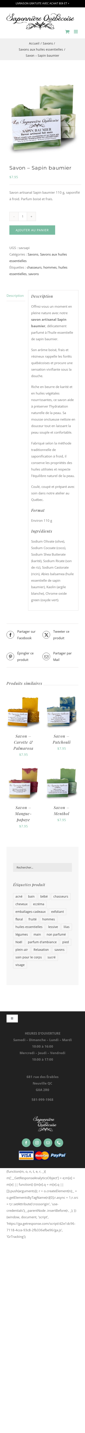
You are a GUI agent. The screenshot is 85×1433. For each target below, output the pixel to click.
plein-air (21, 950)
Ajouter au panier (32, 230)
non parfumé (56, 934)
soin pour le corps (28, 957)
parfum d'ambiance (42, 942)
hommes (50, 267)
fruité (33, 919)
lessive (53, 927)
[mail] (48, 1142)
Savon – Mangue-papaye (23, 813)
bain (31, 896)
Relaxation (41, 950)
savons (33, 274)
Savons (33, 254)
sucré (52, 957)
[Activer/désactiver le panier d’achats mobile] (67, 31)
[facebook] (26, 1142)
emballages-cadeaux (30, 912)
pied (65, 942)
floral (19, 919)
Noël (18, 942)
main (37, 934)
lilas (67, 927)
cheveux (21, 904)
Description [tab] (15, 295)
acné (18, 896)
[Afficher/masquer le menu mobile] (76, 31)
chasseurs (34, 267)
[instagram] (37, 1142)
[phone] (58, 1142)
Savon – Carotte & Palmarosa (23, 742)
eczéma (38, 904)
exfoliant (57, 912)
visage (20, 965)
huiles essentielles (28, 927)
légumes (21, 934)
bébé (44, 896)
